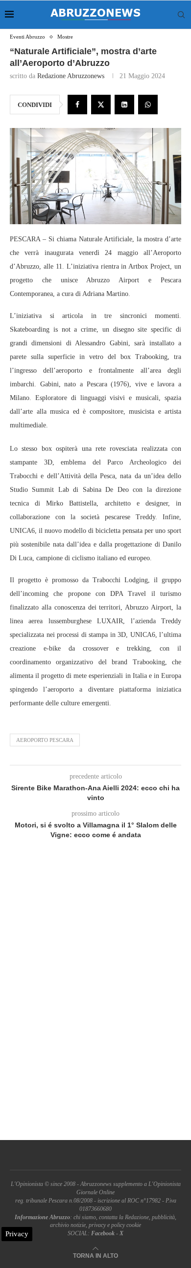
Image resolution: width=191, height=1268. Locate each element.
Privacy (16, 1234)
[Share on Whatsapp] (148, 104)
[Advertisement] (95, 1001)
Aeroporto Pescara (44, 740)
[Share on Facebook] (77, 104)
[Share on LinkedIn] (124, 104)
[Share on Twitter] (101, 104)
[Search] (181, 14)
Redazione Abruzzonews (70, 76)
